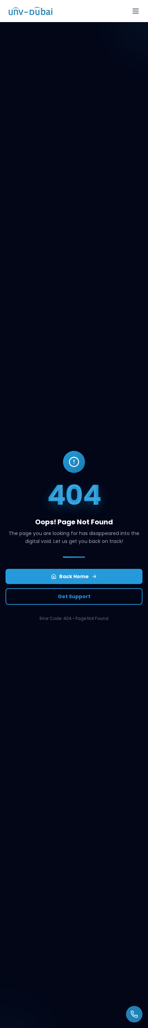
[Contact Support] (134, 1014)
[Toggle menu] (135, 11)
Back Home (74, 576)
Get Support (74, 596)
